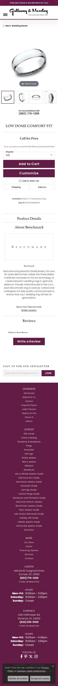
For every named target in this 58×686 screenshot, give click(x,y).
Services (29, 554)
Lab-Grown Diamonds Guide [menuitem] (29, 513)
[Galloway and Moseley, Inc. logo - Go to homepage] (29, 12)
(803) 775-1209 (29, 113)
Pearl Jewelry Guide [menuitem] (29, 509)
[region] (29, 62)
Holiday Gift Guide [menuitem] (29, 517)
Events (29, 546)
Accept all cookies (40, 678)
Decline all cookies (18, 678)
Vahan (29, 421)
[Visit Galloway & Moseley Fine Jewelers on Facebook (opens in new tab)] (21, 656)
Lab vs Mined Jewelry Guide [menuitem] (29, 473)
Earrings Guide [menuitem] (29, 489)
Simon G (29, 417)
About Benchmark (29, 226)
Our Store (29, 542)
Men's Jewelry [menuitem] (29, 461)
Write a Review (29, 341)
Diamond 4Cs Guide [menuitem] (29, 477)
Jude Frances (29, 409)
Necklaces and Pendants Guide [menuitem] (29, 497)
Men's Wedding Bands (16, 25)
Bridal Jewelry (29, 310)
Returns (42, 187)
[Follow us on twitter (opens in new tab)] (31, 656)
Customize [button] (29, 173)
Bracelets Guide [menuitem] (29, 485)
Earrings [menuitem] (29, 453)
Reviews (29, 320)
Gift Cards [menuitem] (29, 433)
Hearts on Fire (29, 413)
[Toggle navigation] (5, 14)
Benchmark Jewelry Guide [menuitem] (29, 505)
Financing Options (29, 550)
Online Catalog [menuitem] (29, 437)
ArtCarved (29, 393)
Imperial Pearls (29, 405)
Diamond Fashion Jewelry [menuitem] (29, 501)
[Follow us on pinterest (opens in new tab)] (25, 656)
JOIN (48, 373)
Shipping (16, 187)
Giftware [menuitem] (29, 465)
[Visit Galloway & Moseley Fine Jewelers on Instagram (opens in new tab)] (36, 656)
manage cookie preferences (31, 671)
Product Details (29, 218)
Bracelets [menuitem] (29, 449)
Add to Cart (29, 164)
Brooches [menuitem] (29, 529)
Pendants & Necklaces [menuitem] (29, 441)
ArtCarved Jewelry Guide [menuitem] (29, 525)
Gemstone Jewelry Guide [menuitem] (29, 481)
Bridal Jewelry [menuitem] (29, 457)
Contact (29, 558)
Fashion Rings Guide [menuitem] (29, 493)
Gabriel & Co (29, 397)
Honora (29, 401)
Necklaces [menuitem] (29, 469)
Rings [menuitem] (29, 445)
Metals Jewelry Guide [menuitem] (29, 521)
